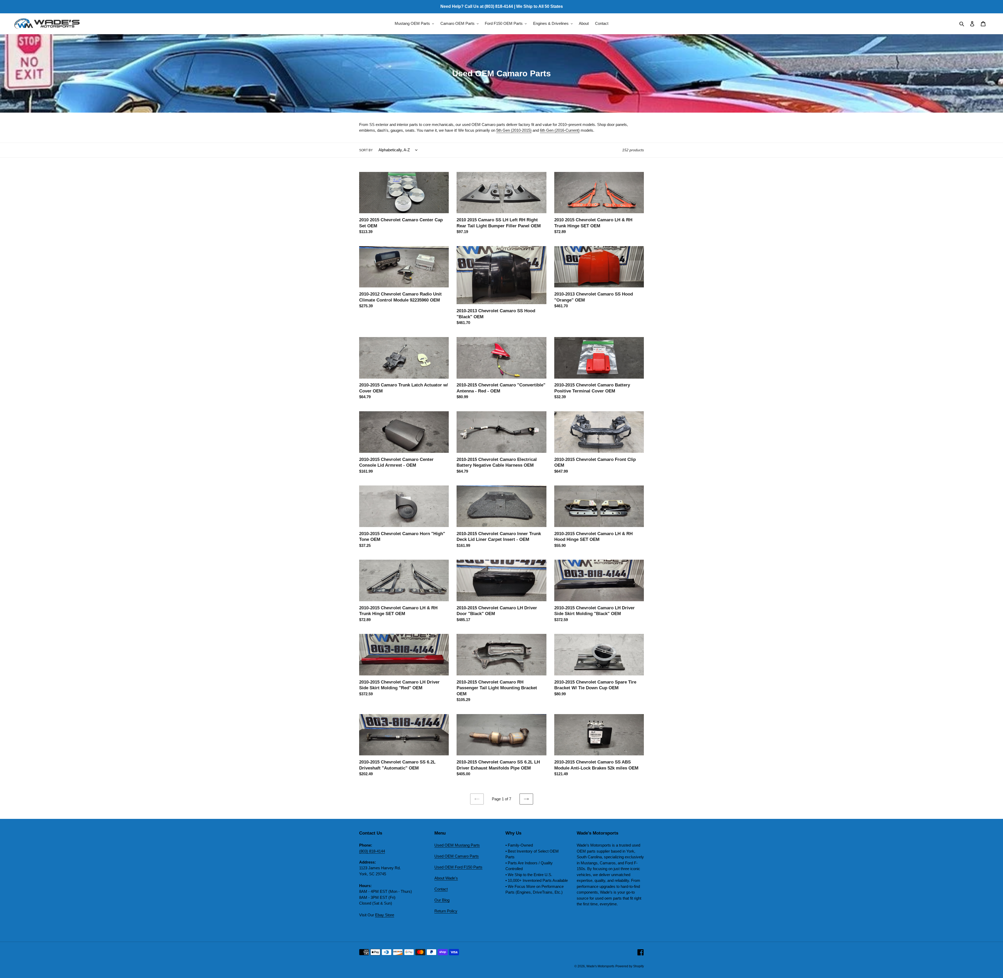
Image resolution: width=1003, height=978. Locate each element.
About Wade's (446, 878)
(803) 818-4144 (372, 851)
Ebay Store (384, 915)
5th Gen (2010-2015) (514, 130)
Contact (441, 889)
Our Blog (442, 900)
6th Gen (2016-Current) (560, 130)
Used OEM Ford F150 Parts (458, 867)
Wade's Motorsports (600, 966)
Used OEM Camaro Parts (456, 856)
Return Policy (445, 911)
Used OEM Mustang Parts (457, 845)
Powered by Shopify (629, 966)
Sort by (366, 150)
